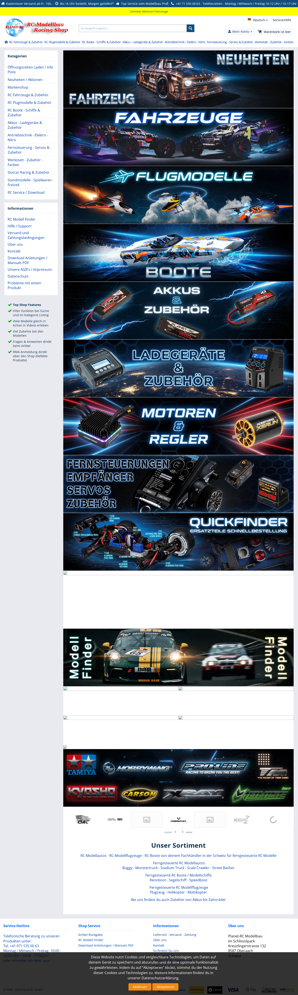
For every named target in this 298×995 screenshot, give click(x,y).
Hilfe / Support (20, 226)
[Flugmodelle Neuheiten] (239, 748)
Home (6, 42)
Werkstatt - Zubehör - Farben (274, 42)
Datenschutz (18, 276)
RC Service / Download (26, 192)
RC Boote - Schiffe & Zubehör (101, 42)
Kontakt (14, 251)
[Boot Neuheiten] (270, 747)
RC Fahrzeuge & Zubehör (26, 42)
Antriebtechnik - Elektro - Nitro (185, 42)
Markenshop (18, 87)
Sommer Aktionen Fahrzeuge (149, 11)
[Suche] (190, 28)
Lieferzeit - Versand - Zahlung (174, 935)
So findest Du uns (166, 951)
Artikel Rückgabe (90, 935)
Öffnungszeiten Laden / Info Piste (30, 69)
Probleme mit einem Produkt (24, 285)
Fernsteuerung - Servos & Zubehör (230, 42)
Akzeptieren (165, 987)
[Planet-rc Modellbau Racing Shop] (121, 746)
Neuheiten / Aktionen (25, 79)
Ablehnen (140, 987)
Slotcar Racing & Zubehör (29, 172)
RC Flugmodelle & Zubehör (62, 42)
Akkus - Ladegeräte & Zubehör (142, 42)
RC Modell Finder (21, 219)
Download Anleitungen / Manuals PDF (27, 260)
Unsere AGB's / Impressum (30, 269)
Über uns (15, 244)
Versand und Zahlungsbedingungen (26, 235)
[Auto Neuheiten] (203, 747)
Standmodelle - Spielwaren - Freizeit (30, 182)
